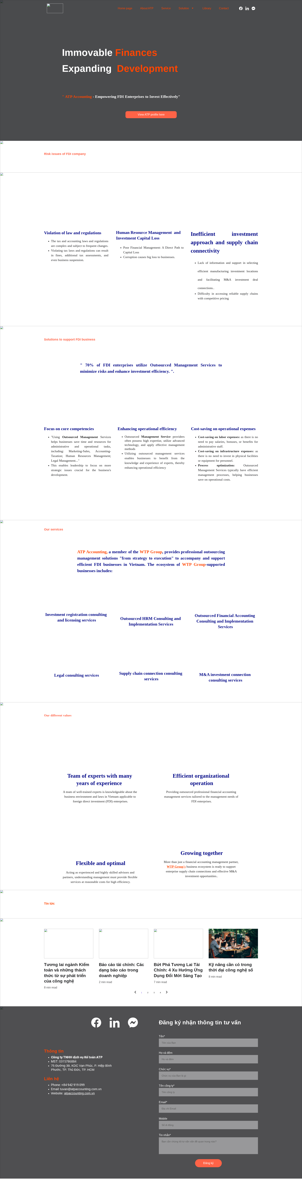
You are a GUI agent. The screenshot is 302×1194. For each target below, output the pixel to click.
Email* (163, 1102)
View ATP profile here (151, 114)
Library (207, 8)
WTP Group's (176, 866)
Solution (184, 8)
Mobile (163, 1118)
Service (166, 8)
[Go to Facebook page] (242, 8)
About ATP (146, 8)
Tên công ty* (166, 1085)
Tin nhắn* (165, 1135)
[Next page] (167, 993)
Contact (224, 8)
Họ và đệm (165, 1052)
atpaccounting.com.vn (79, 1093)
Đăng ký (208, 1163)
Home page (125, 8)
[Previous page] (135, 993)
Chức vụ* (165, 1069)
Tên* (162, 1036)
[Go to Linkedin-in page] (248, 8)
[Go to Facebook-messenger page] (253, 8)
